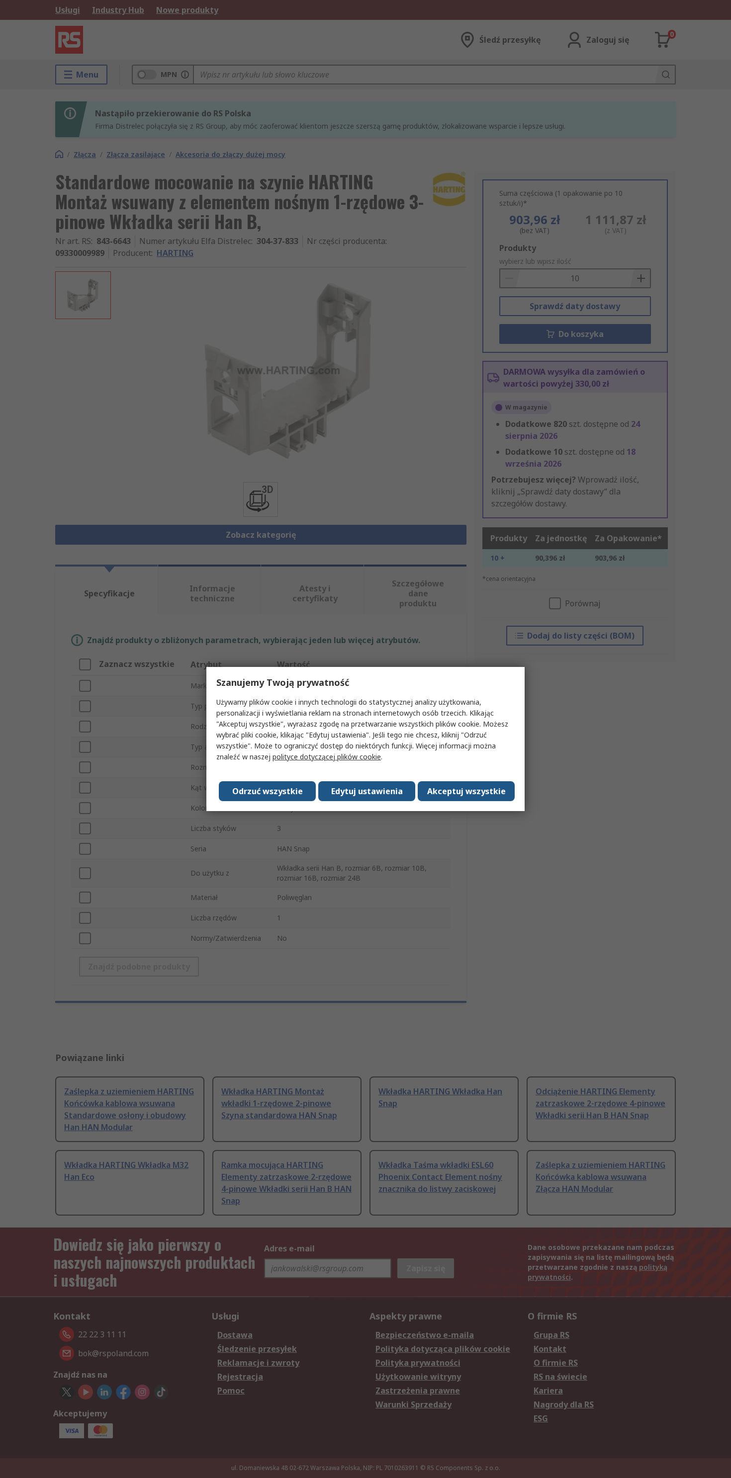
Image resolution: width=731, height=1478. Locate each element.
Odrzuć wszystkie (267, 791)
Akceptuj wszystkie (466, 791)
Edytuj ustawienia (367, 791)
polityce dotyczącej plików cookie (327, 756)
